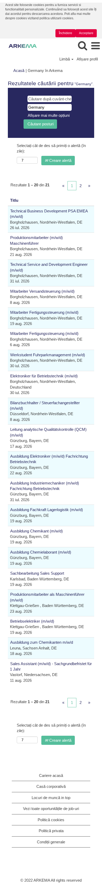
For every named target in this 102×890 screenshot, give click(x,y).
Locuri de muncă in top (51, 797)
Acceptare (86, 33)
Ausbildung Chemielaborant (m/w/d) (40, 552)
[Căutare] (82, 46)
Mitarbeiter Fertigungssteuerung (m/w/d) (44, 312)
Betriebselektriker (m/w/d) (32, 621)
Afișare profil (87, 59)
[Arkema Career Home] (20, 45)
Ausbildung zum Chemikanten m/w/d (41, 642)
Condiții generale (51, 842)
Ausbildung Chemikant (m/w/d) (36, 531)
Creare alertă (59, 160)
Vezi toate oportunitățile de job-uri (51, 808)
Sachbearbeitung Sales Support (37, 573)
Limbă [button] (65, 59)
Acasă (18, 70)
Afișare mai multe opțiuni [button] (49, 115)
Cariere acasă (51, 775)
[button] (95, 46)
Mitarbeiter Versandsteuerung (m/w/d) (42, 291)
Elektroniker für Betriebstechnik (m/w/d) (44, 376)
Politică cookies (51, 820)
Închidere (65, 33)
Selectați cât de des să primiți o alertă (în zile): (51, 148)
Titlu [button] (14, 200)
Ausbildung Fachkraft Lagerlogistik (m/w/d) (46, 509)
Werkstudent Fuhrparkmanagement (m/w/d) (47, 355)
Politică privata (51, 830)
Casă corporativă (51, 786)
